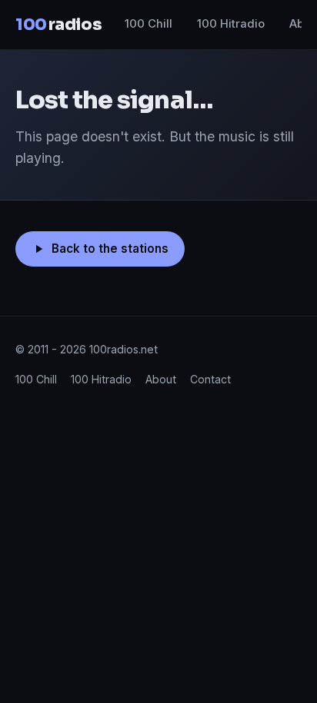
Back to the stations (110, 248)
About (160, 379)
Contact (210, 379)
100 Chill (148, 24)
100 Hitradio (231, 24)
